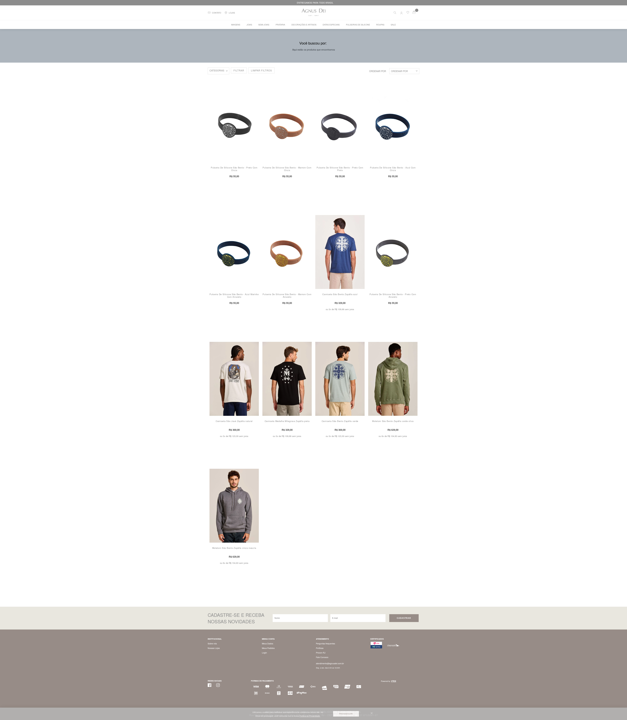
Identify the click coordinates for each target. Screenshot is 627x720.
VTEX (393, 681)
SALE (393, 24)
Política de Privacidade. (309, 716)
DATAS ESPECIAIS (331, 24)
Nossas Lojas (214, 648)
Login (264, 652)
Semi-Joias (263, 24)
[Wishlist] (407, 13)
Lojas (232, 12)
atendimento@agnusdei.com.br (330, 663)
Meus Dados (267, 643)
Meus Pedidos (268, 648)
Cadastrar (404, 618)
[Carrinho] (416, 12)
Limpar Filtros (261, 70)
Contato (216, 12)
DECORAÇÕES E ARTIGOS (303, 24)
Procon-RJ (320, 652)
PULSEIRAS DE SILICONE (218, 71)
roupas (380, 24)
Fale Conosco (322, 657)
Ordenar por (377, 71)
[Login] (401, 12)
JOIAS (249, 24)
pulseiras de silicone (358, 24)
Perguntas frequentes (325, 643)
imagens (235, 24)
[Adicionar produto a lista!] (258, 91)
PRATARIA (280, 24)
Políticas (319, 648)
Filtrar (238, 70)
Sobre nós (212, 643)
